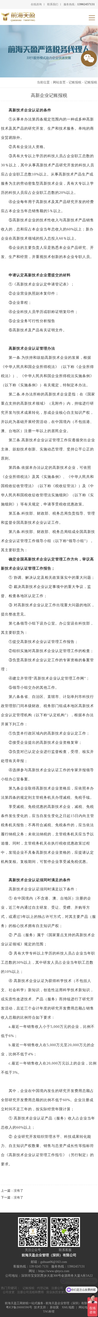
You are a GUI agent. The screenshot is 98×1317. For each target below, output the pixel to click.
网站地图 (84, 1307)
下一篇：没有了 (12, 1197)
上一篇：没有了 (12, 1190)
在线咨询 (36, 4)
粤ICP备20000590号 (19, 1307)
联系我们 (52, 4)
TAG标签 (49, 1311)
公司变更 (9, 1292)
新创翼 (54, 1307)
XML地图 (68, 1307)
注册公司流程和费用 (30, 1292)
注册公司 (57, 1288)
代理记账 (43, 1288)
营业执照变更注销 (58, 1292)
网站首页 (59, 82)
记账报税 (75, 82)
